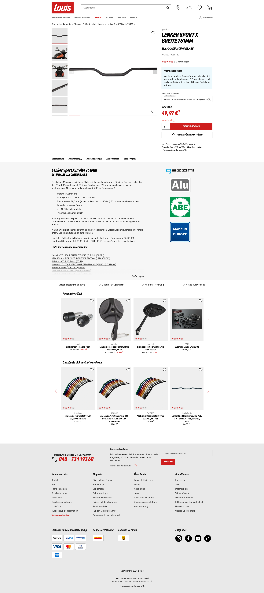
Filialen (137, 484)
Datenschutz (181, 489)
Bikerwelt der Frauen (102, 480)
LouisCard (56, 506)
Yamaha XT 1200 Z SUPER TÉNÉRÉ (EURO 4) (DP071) (78, 255)
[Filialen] (178, 8)
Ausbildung (139, 489)
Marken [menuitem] (109, 18)
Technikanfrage (59, 489)
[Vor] (155, 72)
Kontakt (55, 480)
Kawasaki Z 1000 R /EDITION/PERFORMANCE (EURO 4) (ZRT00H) (84, 264)
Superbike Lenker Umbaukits (187, 347)
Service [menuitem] (133, 18)
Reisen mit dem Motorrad (105, 502)
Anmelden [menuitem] (207, 18)
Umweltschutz (182, 506)
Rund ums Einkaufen (144, 497)
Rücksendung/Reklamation (65, 511)
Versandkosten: (167, 147)
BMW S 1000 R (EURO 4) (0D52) (67, 261)
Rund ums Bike (100, 506)
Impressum (180, 480)
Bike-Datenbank (59, 493)
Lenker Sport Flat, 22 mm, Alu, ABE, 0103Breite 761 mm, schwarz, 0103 (187, 419)
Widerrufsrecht (182, 493)
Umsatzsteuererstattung (145, 502)
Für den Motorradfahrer (104, 511)
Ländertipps (98, 489)
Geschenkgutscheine (62, 502)
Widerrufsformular (184, 497)
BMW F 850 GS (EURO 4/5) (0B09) (68, 267)
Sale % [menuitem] (98, 18)
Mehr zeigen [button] (138, 276)
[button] (168, 8)
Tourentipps (98, 484)
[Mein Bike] (189, 8)
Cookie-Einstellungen (185, 511)
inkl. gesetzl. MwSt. (178, 144)
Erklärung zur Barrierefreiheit (189, 502)
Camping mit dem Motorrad (106, 515)
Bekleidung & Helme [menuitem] (61, 18)
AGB (177, 484)
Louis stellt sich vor (143, 480)
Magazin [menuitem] (121, 18)
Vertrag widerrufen (60, 515)
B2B (54, 484)
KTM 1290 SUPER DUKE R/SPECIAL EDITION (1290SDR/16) (81, 258)
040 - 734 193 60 (76, 459)
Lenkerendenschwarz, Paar (78, 347)
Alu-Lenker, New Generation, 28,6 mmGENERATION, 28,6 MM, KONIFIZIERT (114, 419)
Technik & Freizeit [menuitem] (82, 18)
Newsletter (57, 497)
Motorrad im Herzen (102, 497)
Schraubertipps (100, 493)
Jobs (136, 493)
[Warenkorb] (209, 8)
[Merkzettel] (199, 8)
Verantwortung (141, 506)
